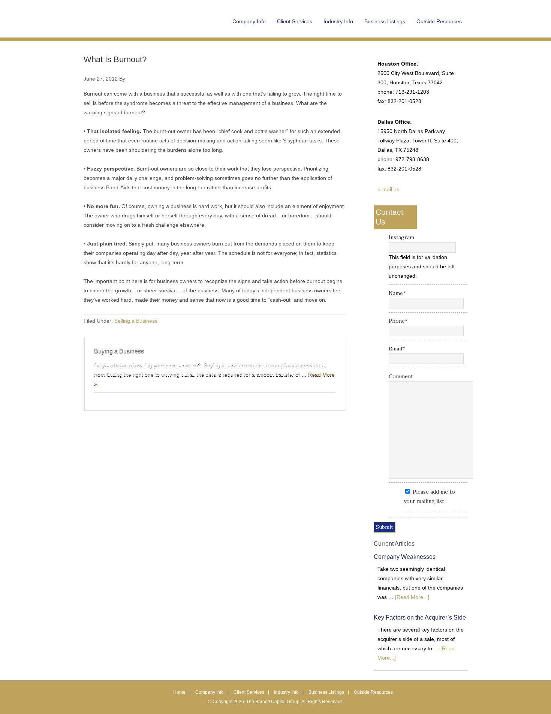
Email (397, 348)
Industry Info (286, 692)
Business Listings (326, 692)
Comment (401, 376)
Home (179, 692)
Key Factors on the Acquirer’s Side (420, 617)
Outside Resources (373, 692)
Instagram (401, 237)
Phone (398, 320)
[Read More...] (412, 597)
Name (397, 293)
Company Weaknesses (405, 557)
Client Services (249, 692)
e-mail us (388, 189)
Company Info (209, 692)
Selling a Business (135, 321)
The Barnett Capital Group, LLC (130, 26)
